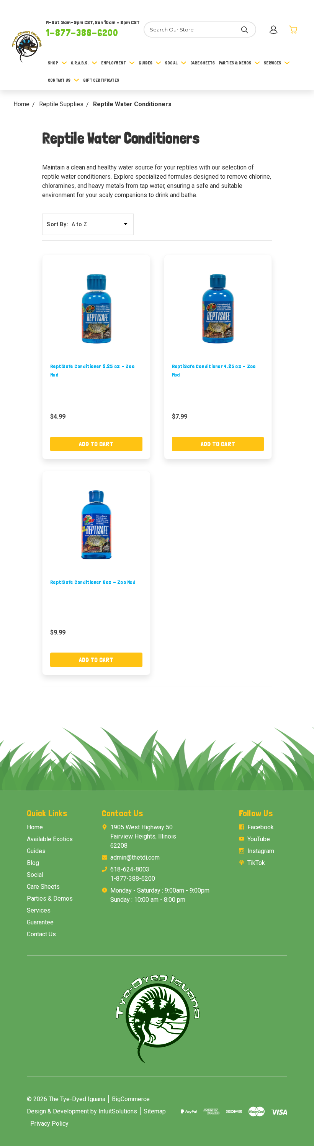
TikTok (256, 862)
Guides (145, 63)
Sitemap (155, 1111)
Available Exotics (50, 839)
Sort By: (58, 224)
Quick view (96, 309)
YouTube (258, 839)
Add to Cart (96, 444)
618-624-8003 (129, 869)
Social (171, 63)
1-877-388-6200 (82, 32)
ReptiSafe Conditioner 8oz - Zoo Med (92, 582)
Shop (53, 63)
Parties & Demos (235, 63)
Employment (113, 63)
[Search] (244, 29)
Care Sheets (202, 63)
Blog (33, 862)
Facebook (260, 827)
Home (35, 827)
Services (272, 63)
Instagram (260, 851)
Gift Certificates (101, 80)
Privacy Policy (49, 1123)
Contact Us (59, 80)
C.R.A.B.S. (79, 63)
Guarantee (40, 922)
